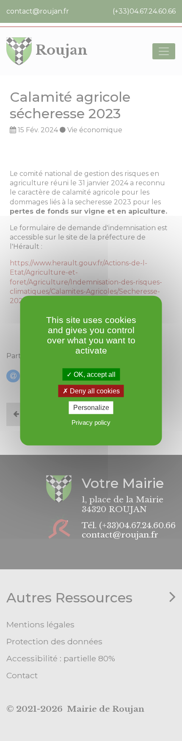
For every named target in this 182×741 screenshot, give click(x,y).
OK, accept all (94, 374)
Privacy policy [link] (91, 422)
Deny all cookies (94, 391)
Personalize (91, 407)
